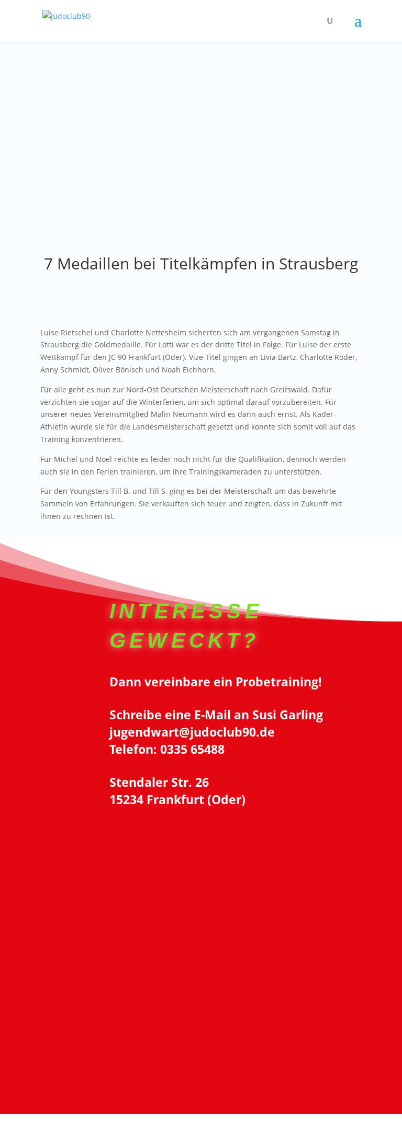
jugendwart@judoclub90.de (192, 731)
